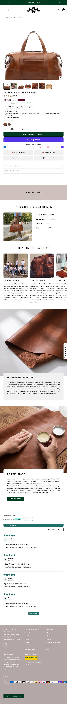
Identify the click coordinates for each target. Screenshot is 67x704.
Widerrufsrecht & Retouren (53, 642)
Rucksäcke (27, 639)
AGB (47, 632)
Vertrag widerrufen (14, 696)
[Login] (59, 9)
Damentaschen (29, 632)
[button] (8, 96)
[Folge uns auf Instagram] (5, 644)
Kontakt (48, 649)
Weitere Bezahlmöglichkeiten (33, 144)
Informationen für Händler (53, 646)
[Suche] (8, 10)
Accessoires (28, 646)
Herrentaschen (29, 636)
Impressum (49, 639)
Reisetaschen (28, 642)
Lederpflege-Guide (30, 649)
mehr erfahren (15, 499)
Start (4, 18)
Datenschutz (49, 636)
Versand (13, 103)
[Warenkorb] (63, 10)
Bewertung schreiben (11, 525)
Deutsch (6, 676)
